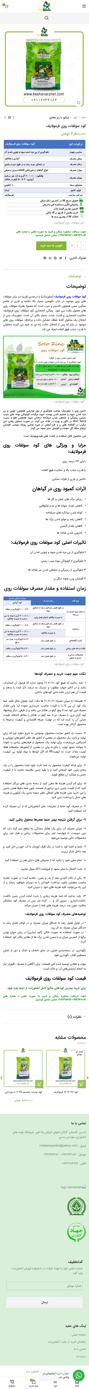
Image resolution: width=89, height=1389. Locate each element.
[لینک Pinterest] (55, 258)
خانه (83, 117)
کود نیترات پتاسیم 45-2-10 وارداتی (23, 1092)
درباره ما (81, 1356)
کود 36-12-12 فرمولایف (66, 1092)
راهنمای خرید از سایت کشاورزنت (67, 1342)
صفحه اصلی (79, 1335)
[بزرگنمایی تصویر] (79, 103)
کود (74, 117)
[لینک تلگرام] (45, 258)
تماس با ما (80, 1349)
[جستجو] (47, 18)
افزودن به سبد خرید (51, 245)
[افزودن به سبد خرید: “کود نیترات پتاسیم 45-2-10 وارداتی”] (39, 1084)
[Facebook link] (65, 258)
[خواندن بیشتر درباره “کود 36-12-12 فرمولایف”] (82, 1084)
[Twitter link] (60, 258)
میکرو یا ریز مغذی (59, 117)
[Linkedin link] (50, 258)
